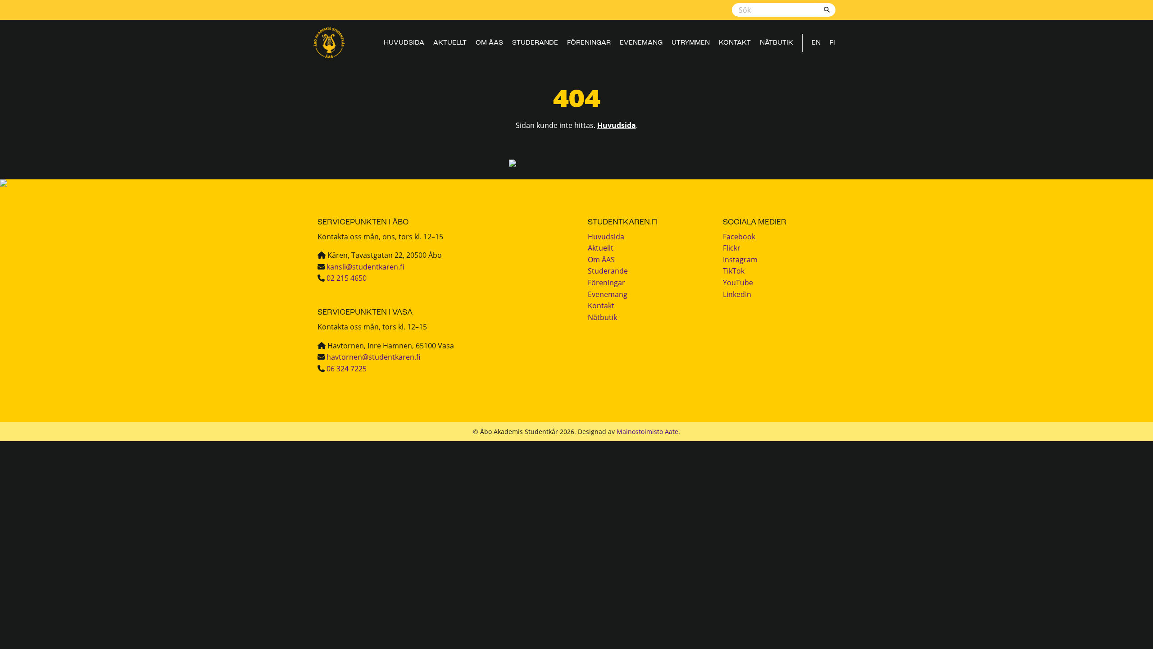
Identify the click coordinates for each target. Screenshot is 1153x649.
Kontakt (735, 42)
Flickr (731, 247)
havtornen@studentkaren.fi (373, 356)
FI (832, 42)
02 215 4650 (347, 278)
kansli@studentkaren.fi (365, 266)
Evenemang (641, 42)
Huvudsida (404, 42)
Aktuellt (450, 42)
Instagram (740, 259)
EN (816, 42)
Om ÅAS (489, 42)
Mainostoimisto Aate (647, 431)
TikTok (733, 270)
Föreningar (589, 42)
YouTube (738, 282)
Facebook (739, 236)
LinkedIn (737, 294)
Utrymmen (691, 42)
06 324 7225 (347, 368)
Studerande (535, 42)
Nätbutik (776, 42)
